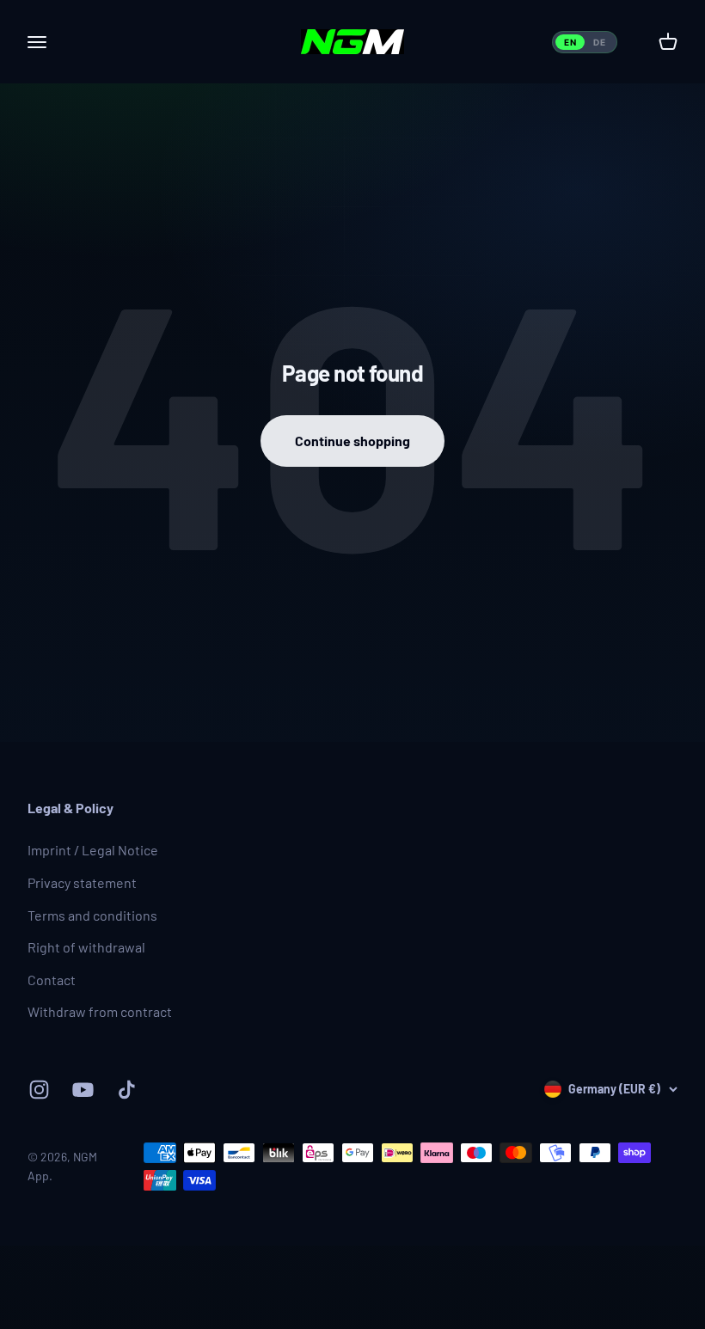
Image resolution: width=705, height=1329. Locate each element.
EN (570, 42)
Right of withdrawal (86, 947)
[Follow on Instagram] (39, 1089)
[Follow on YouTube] (83, 1089)
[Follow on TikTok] (126, 1089)
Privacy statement (82, 882)
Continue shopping (352, 440)
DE (599, 42)
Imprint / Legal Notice (93, 850)
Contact (52, 979)
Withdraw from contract (100, 1011)
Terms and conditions (92, 915)
